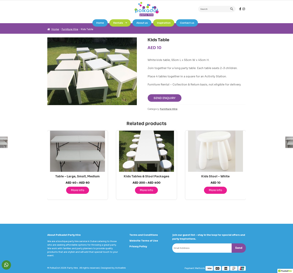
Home (100, 22)
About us (142, 22)
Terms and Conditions (143, 234)
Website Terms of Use (143, 240)
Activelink (120, 267)
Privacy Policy (138, 246)
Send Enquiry (164, 98)
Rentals (118, 22)
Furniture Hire (70, 29)
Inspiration (164, 22)
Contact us (187, 22)
